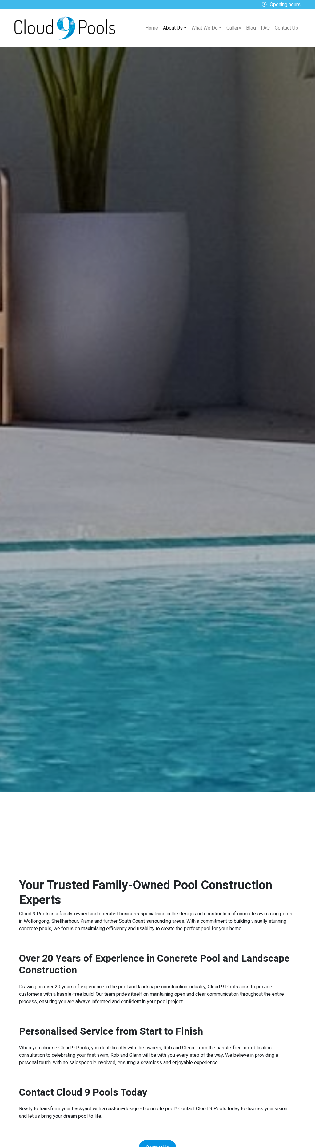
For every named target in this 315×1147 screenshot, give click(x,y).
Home (151, 28)
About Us (173, 28)
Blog (251, 28)
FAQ (265, 28)
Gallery (233, 28)
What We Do (204, 28)
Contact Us (286, 28)
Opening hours (285, 4)
